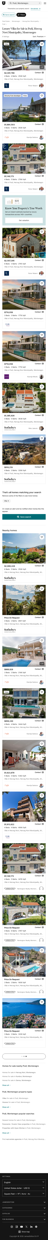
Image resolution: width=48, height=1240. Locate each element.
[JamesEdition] (3, 3)
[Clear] (39, 3)
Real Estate (6, 21)
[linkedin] (31, 1226)
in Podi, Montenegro (23, 1124)
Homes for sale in (19, 1072)
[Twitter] (26, 1226)
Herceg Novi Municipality (30, 21)
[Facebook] (16, 1226)
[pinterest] (36, 1226)
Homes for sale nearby (20, 1066)
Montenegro (16, 21)
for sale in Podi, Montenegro (15, 1098)
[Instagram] (12, 1226)
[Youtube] (21, 1226)
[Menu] (45, 3)
